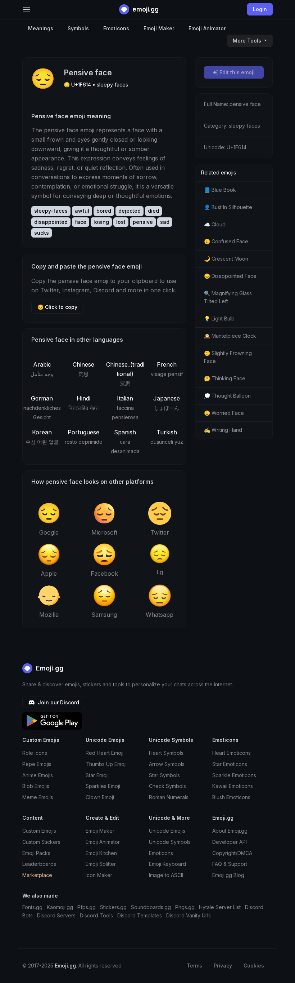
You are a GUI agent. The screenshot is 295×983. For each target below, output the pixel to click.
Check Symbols (167, 786)
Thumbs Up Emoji (106, 764)
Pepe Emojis (36, 764)
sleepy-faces (51, 211)
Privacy (223, 965)
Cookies (254, 965)
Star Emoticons (229, 764)
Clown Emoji (100, 797)
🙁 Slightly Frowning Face (228, 357)
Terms (194, 965)
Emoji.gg (49, 668)
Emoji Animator (207, 28)
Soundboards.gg (151, 907)
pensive (143, 222)
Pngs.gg (185, 907)
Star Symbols (164, 775)
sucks (41, 233)
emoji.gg (145, 9)
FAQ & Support (229, 864)
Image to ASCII (166, 875)
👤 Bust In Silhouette (228, 207)
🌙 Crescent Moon (226, 259)
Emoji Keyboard (167, 864)
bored (103, 211)
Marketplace (37, 875)
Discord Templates (139, 915)
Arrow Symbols (167, 764)
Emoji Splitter (101, 864)
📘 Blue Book (220, 190)
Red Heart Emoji (104, 753)
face (80, 222)
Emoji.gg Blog (228, 875)
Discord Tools (96, 915)
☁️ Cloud (215, 224)
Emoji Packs (36, 853)
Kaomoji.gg (60, 907)
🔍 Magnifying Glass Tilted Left (228, 297)
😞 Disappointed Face (230, 276)
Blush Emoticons (231, 797)
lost (121, 222)
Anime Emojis (37, 775)
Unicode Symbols (170, 842)
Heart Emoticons (231, 753)
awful (82, 211)
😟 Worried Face (224, 413)
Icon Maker (99, 875)
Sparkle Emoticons (234, 775)
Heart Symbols (166, 753)
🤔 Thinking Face (224, 378)
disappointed (51, 222)
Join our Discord (57, 702)
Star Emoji (97, 775)
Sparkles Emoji (103, 786)
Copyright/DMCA (232, 853)
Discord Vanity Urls (188, 915)
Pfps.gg (86, 907)
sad (164, 222)
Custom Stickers (41, 842)
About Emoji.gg (230, 831)
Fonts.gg (32, 907)
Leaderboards (39, 864)
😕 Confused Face (226, 241)
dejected (129, 211)
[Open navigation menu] (26, 9)
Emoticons (116, 28)
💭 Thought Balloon (227, 396)
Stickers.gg (113, 907)
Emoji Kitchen (101, 853)
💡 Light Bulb (219, 318)
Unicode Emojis (167, 831)
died (153, 211)
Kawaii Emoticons (232, 786)
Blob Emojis (35, 786)
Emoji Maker (159, 28)
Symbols (78, 28)
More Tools (248, 40)
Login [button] (260, 9)
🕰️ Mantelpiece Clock (230, 336)
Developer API (229, 842)
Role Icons (34, 753)
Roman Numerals (169, 797)
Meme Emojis (37, 797)
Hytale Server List (220, 907)
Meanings (40, 28)
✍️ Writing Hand (223, 430)
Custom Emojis (39, 831)
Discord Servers (56, 915)
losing (101, 222)
